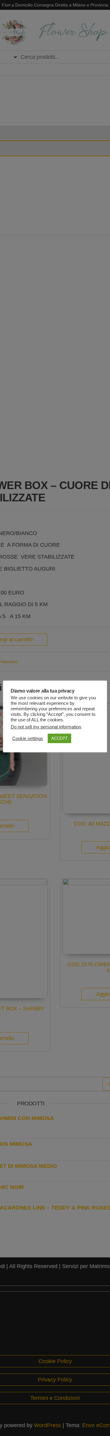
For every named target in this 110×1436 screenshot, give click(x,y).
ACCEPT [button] (59, 738)
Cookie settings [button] (27, 738)
